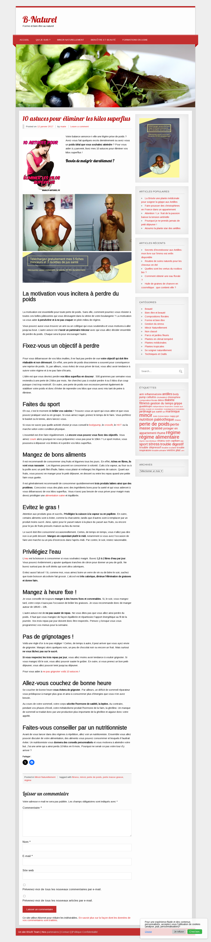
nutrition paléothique (156, 419)
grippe (178, 403)
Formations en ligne (135, 40)
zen (182, 450)
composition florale (148, 400)
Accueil (24, 40)
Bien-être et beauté (103, 40)
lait (164, 412)
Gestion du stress (154, 323)
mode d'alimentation (161, 416)
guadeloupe (145, 406)
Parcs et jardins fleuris (157, 335)
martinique (173, 411)
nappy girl (174, 416)
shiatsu (161, 440)
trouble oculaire (169, 448)
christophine (174, 397)
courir (33, 439)
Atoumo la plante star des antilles (163, 228)
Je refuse (179, 931)
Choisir (148, 932)
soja (182, 441)
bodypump (95, 424)
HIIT (119, 424)
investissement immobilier (174, 409)
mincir (83, 777)
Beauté (148, 308)
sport (143, 444)
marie (63, 126)
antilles (167, 394)
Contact (65, 931)
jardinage (145, 411)
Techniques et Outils (156, 354)
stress (154, 444)
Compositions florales (157, 316)
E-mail (28, 856)
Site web (28, 870)
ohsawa (178, 420)
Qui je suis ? (43, 40)
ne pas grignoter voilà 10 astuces (60, 671)
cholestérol (162, 397)
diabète (169, 400)
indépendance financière (162, 406)
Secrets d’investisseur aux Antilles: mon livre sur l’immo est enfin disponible (161, 253)
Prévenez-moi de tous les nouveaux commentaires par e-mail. (62, 889)
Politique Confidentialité (85, 931)
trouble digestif (171, 444)
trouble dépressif (150, 447)
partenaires (53, 931)
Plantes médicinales (155, 342)
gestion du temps (161, 403)
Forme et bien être (155, 320)
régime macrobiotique (148, 441)
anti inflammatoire (150, 394)
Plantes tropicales (154, 346)
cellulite (151, 397)
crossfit (109, 424)
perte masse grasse (113, 777)
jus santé (157, 411)
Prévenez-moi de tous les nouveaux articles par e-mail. (58, 900)
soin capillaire (173, 440)
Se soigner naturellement (158, 350)
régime (27, 780)
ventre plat (174, 450)
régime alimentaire (159, 437)
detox (161, 400)
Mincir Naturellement (70, 40)
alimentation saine (55, 495)
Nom (26, 842)
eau (26, 558)
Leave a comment (79, 126)
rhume (161, 433)
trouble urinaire (159, 450)
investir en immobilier (154, 409)
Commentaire (32, 808)
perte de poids (94, 777)
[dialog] (174, 928)
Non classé (151, 331)
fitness (75, 777)
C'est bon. (194, 931)
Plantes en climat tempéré (159, 339)
